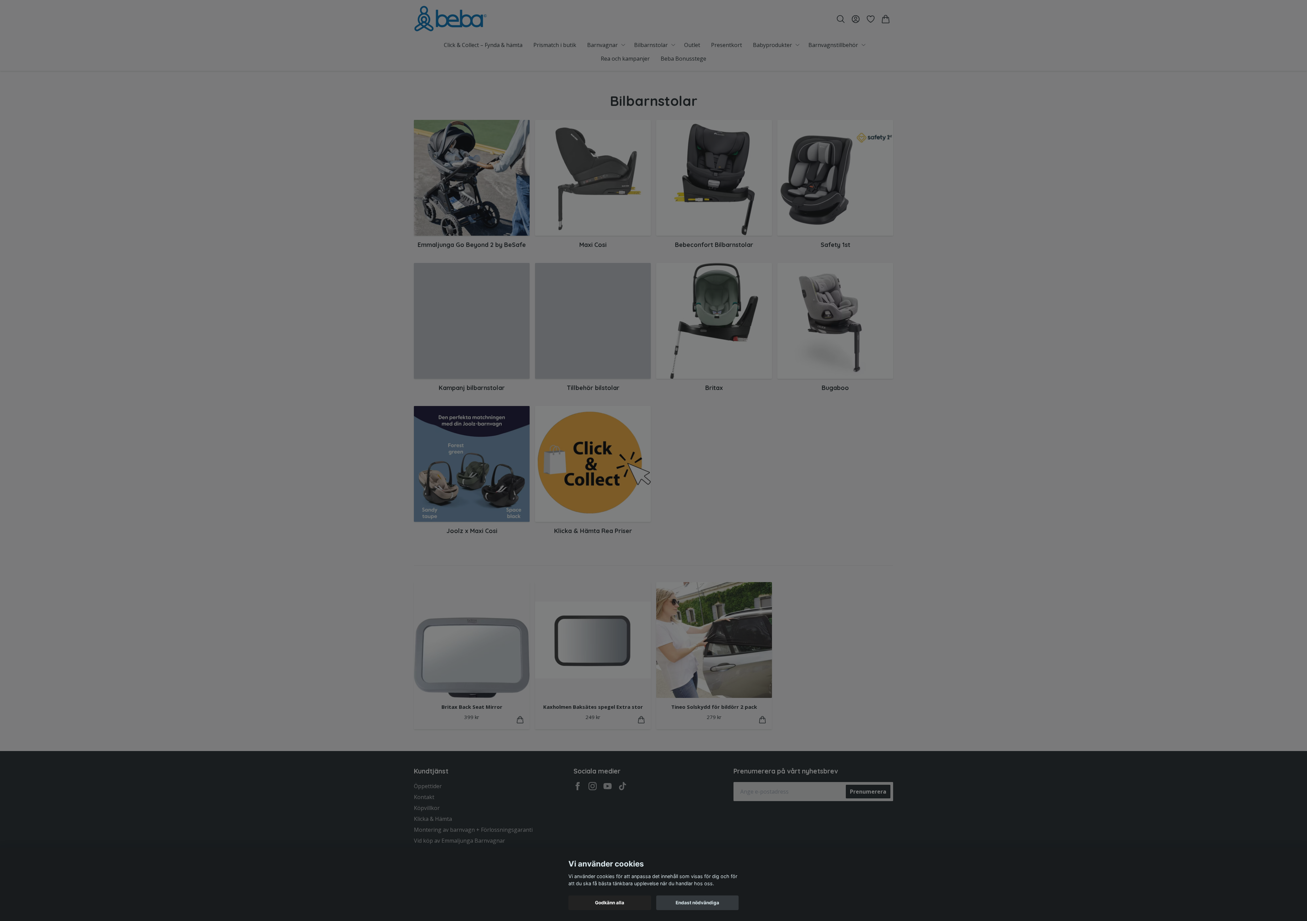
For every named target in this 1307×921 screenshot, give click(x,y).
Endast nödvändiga (697, 902)
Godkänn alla (609, 902)
